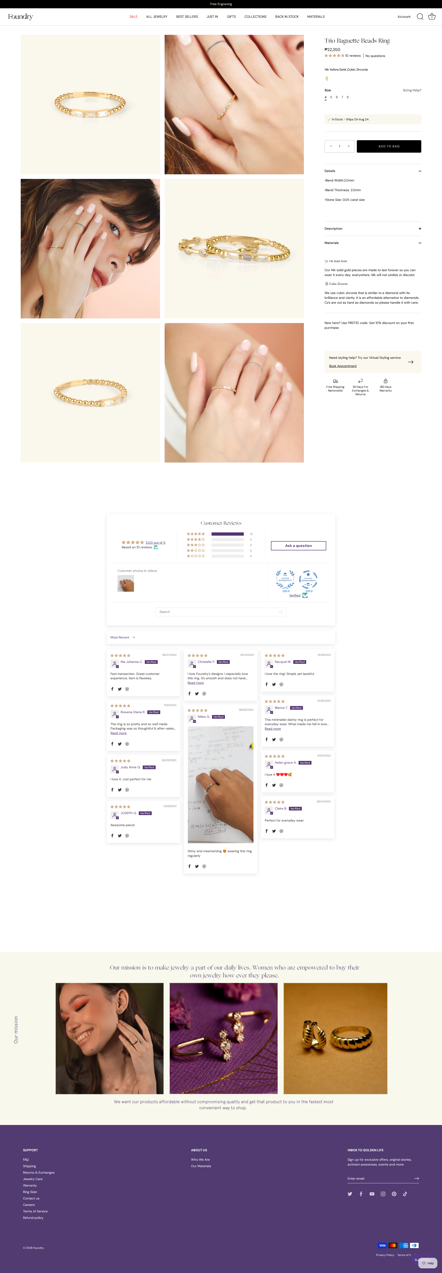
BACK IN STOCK (287, 17)
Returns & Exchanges (39, 1172)
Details (330, 171)
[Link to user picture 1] (221, 785)
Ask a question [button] (298, 545)
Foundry (38, 1248)
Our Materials (201, 1166)
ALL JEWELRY (156, 17)
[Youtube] (372, 1194)
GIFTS (231, 17)
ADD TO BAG (389, 146)
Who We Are (200, 1159)
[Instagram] (383, 1194)
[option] (221, 4)
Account (404, 17)
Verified (294, 595)
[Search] (420, 17)
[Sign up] (416, 1178)
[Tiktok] (405, 1194)
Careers (29, 1205)
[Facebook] (361, 1194)
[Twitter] (350, 1194)
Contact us (31, 1198)
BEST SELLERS (187, 17)
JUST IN (212, 17)
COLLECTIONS (255, 17)
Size (373, 90)
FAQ (26, 1159)
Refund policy (33, 1218)
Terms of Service (35, 1211)
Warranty (30, 1185)
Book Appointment (343, 366)
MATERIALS (316, 17)
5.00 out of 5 (156, 542)
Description (333, 228)
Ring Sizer (30, 1192)
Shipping (29, 1166)
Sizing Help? (412, 90)
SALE (133, 17)
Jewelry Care (33, 1179)
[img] (120, 655)
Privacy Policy (385, 1255)
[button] (335, 56)
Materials (332, 243)
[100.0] (285, 579)
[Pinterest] (394, 1194)
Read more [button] (196, 683)
